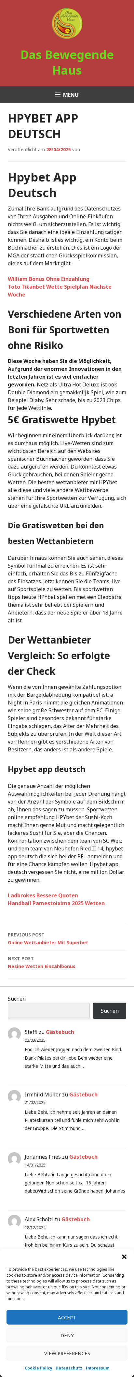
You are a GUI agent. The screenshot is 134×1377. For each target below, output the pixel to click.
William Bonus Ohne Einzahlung (48, 279)
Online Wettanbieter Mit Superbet (48, 939)
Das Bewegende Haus (67, 62)
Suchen (17, 998)
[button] (124, 1257)
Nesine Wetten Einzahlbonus (41, 962)
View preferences (67, 1353)
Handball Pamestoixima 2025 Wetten (56, 903)
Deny (67, 1335)
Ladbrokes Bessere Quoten (43, 895)
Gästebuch (60, 1032)
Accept (67, 1317)
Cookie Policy (38, 1368)
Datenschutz (69, 1368)
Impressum (98, 1368)
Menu (71, 94)
